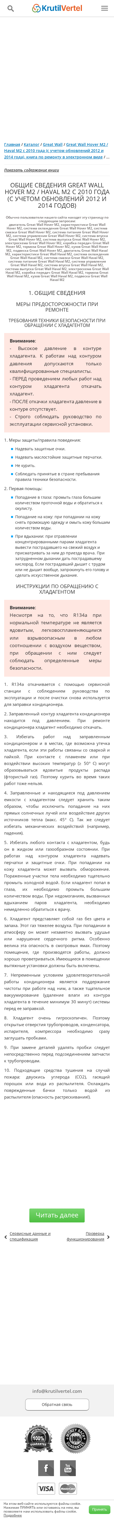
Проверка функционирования (85, 1236)
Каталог (31, 144)
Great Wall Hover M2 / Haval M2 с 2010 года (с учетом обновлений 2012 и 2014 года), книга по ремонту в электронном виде (56, 151)
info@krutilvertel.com (57, 1391)
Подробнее (13, 1515)
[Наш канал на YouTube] (68, 1468)
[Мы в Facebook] (46, 1468)
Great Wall (53, 144)
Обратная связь (57, 1404)
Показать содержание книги (31, 170)
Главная (12, 144)
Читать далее (57, 1214)
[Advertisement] (57, 77)
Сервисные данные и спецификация (30, 1236)
